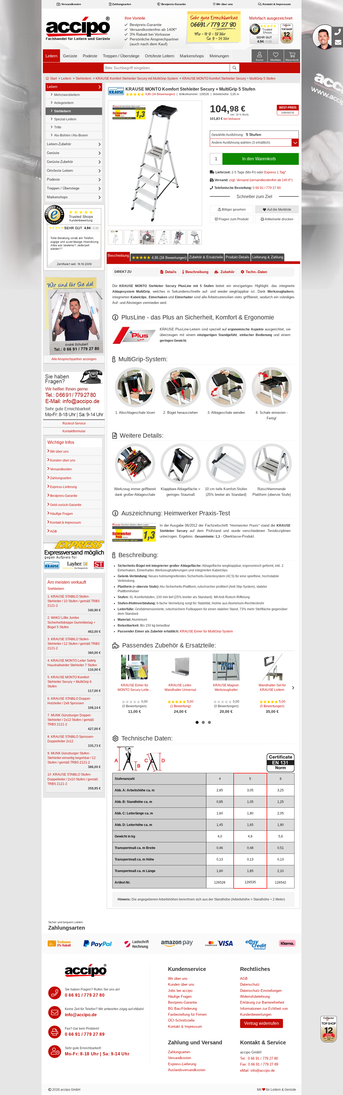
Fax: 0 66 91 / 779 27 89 (259, 1064)
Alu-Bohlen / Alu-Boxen (70, 135)
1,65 (250, 825)
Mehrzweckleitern (66, 95)
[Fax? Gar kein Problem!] (54, 1032)
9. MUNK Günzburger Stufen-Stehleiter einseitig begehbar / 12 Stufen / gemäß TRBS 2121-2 (71, 757)
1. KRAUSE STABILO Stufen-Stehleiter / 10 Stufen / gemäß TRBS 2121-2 (73, 601)
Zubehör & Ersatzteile (206, 257)
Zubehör (227, 272)
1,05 (250, 802)
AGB (53, 531)
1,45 (220, 825)
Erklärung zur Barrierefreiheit (262, 1002)
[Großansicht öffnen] (155, 163)
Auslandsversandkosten (186, 1070)
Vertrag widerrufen (261, 1023)
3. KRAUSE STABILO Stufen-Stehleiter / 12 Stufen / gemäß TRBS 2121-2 (73, 643)
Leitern (51, 56)
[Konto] (259, 55)
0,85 (220, 802)
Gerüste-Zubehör (60, 162)
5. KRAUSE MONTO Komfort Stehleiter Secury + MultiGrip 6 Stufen (69, 681)
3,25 (280, 790)
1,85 (250, 871)
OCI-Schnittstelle (181, 1020)
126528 (219, 882)
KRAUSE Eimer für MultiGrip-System (206, 631)
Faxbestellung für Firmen (187, 1014)
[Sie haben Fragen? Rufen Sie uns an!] (54, 992)
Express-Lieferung (63, 487)
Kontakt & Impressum (276, 4)
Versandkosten (71, 4)
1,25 (280, 802)
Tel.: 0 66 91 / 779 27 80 (259, 1058)
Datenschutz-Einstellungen (261, 991)
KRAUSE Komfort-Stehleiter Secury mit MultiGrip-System (137, 78)
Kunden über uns (62, 460)
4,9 (250, 836)
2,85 (220, 790)
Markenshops (192, 56)
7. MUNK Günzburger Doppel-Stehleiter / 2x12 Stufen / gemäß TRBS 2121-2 (70, 719)
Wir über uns (224, 4)
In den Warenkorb (259, 159)
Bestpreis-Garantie (173, 4)
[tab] (118, 256)
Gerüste (70, 56)
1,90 (280, 825)
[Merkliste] (276, 56)
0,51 (280, 848)
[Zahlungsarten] (171, 943)
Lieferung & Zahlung (267, 257)
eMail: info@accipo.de (257, 1070)
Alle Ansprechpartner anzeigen (73, 359)
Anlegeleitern (63, 103)
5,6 (280, 836)
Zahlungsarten (121, 4)
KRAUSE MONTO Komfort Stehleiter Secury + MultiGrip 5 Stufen (228, 78)
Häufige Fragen (61, 514)
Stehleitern (83, 78)
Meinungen (219, 56)
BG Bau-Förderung (182, 1009)
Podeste (90, 56)
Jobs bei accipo (180, 991)
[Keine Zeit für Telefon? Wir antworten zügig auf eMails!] (54, 1012)
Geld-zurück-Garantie (65, 505)
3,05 (250, 790)
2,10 (280, 871)
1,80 (250, 813)
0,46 (220, 848)
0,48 (250, 848)
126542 (280, 882)
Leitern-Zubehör (59, 144)
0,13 (220, 859)
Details (170, 272)
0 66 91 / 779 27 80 (267, 188)
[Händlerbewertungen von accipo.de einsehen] (74, 237)
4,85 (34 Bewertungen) (169, 257)
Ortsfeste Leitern (159, 56)
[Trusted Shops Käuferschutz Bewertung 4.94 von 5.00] (263, 33)
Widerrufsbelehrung (255, 997)
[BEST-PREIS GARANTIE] (288, 110)
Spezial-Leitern (64, 119)
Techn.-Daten (256, 272)
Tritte (57, 127)
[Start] (78, 28)
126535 (250, 882)
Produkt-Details (237, 257)
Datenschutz (250, 984)
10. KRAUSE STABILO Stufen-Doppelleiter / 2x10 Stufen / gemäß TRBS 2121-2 (72, 779)
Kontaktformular (73, 431)
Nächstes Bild (199, 237)
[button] (231, 209)
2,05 (280, 813)
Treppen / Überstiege (121, 56)
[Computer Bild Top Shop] (287, 34)
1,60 (220, 813)
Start (53, 78)
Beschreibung (118, 255)
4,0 (220, 836)
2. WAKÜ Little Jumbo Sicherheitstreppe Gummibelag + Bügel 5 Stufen (71, 622)
